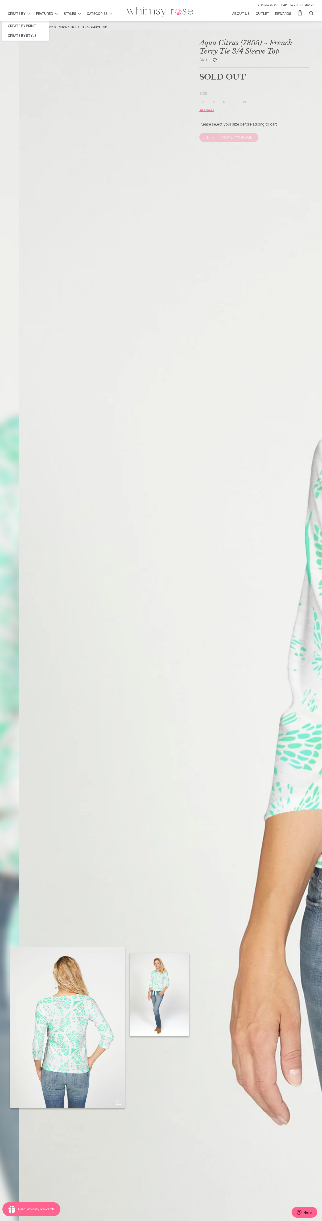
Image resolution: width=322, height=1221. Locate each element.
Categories (97, 14)
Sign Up (309, 5)
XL (245, 102)
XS (203, 102)
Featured (44, 14)
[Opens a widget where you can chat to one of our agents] (304, 1213)
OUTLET (262, 14)
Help (284, 5)
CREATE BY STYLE (22, 36)
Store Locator (267, 5)
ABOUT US (241, 14)
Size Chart (206, 110)
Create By (16, 14)
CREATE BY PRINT (22, 26)
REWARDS (283, 14)
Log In (294, 5)
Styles (70, 14)
